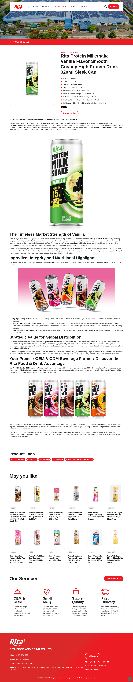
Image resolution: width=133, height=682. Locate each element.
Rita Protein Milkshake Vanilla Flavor (79, 459)
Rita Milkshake (58, 459)
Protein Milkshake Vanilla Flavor (28, 125)
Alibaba (113, 6)
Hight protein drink (17, 459)
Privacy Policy (104, 665)
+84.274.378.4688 (22, 659)
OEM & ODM (32, 459)
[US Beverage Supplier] (19, 6)
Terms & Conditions (92, 669)
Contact (94, 665)
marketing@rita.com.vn (23, 663)
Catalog (94, 656)
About (87, 665)
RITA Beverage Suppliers (86, 678)
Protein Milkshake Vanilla (39, 262)
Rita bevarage (44, 459)
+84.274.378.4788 (21, 655)
